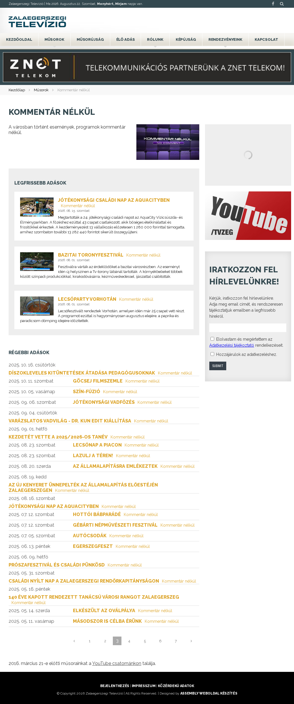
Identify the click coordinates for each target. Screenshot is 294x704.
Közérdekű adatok (176, 686)
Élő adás (125, 39)
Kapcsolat (266, 39)
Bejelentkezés (114, 686)
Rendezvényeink (225, 39)
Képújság (186, 39)
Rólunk (155, 39)
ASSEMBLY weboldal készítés (208, 693)
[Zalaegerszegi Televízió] (37, 22)
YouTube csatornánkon (116, 663)
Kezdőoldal (19, 39)
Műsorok (54, 39)
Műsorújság (90, 39)
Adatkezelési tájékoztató (231, 345)
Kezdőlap (17, 90)
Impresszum (143, 686)
